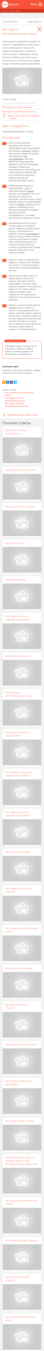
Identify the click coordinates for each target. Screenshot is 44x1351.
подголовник (32, 233)
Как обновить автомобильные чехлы (19, 394)
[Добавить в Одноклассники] (3, 382)
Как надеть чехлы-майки (19, 968)
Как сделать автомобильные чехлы (21, 1202)
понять (21, 204)
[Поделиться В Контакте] (7, 382)
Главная (4, 11)
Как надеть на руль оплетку (20, 470)
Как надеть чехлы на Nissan (21, 1044)
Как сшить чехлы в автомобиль (16, 431)
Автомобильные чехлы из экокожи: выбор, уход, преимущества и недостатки (21, 1161)
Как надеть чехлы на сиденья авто (17, 734)
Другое (18, 11)
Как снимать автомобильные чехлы (21, 930)
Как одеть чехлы (14, 543)
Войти (34, 4)
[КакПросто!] (10, 4)
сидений (26, 151)
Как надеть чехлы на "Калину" (17, 1006)
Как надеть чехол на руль (19, 506)
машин (31, 191)
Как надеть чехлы (15, 579)
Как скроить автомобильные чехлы (19, 111)
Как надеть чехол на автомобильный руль (15, 399)
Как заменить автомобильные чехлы (18, 694)
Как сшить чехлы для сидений (17, 1278)
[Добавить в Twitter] (15, 382)
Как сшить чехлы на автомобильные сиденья (16, 404)
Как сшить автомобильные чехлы (20, 1318)
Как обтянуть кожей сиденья (21, 1240)
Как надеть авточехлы (18, 656)
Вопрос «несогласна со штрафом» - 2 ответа (24, 117)
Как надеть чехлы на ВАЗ (19, 1120)
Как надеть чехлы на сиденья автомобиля (17, 618)
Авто (11, 11)
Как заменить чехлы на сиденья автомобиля (18, 774)
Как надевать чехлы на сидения (18, 890)
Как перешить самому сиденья (17, 107)
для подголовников (18, 157)
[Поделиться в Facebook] (11, 382)
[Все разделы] (40, 4)
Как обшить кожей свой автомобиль (18, 1082)
